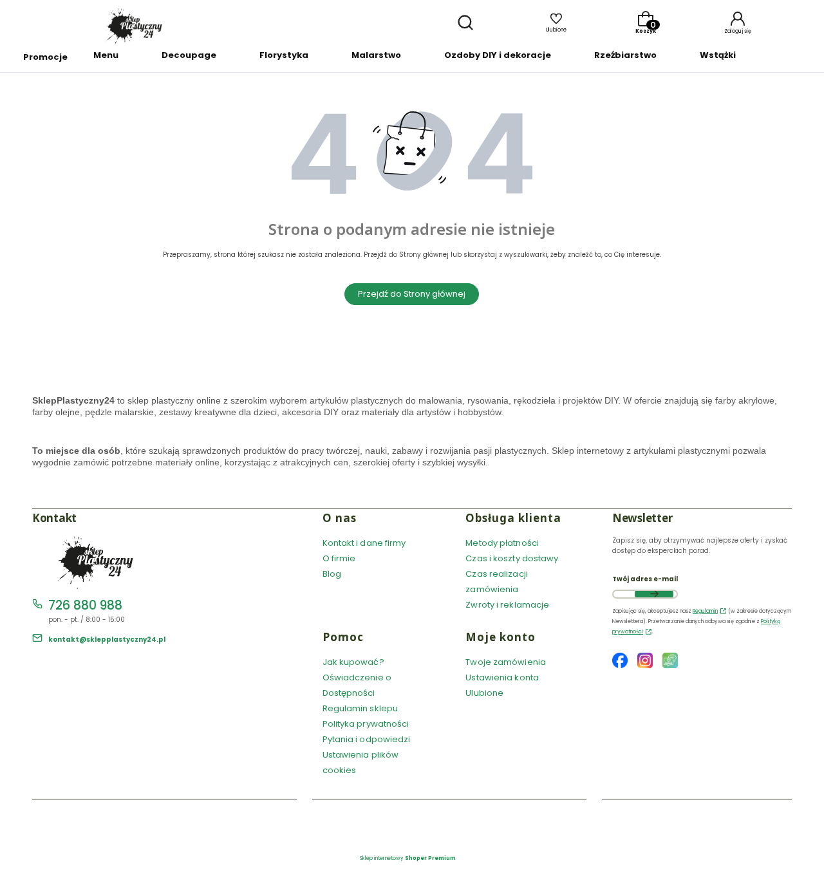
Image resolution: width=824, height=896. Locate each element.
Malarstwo (376, 55)
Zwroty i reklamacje (507, 605)
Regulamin (705, 611)
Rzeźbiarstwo (625, 55)
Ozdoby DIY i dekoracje (497, 55)
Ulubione (484, 693)
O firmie (339, 558)
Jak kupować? (353, 662)
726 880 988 (85, 605)
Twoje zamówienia (505, 662)
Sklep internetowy (408, 858)
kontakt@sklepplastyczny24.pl (106, 639)
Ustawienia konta (502, 677)
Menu (105, 55)
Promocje (45, 57)
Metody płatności (502, 543)
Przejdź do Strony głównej (411, 294)
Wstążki (718, 55)
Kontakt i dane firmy (364, 543)
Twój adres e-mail (645, 579)
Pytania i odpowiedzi (367, 739)
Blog (332, 574)
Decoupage (189, 55)
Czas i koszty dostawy (511, 558)
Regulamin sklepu (360, 708)
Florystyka (283, 55)
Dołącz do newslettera (654, 594)
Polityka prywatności (366, 724)
